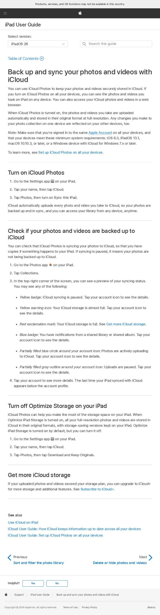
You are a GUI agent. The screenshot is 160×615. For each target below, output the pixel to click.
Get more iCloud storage (125, 324)
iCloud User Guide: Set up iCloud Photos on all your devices (55, 535)
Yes (33, 583)
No (57, 583)
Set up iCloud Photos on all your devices (70, 152)
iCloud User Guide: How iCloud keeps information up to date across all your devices (74, 529)
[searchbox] (116, 44)
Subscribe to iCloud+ (97, 489)
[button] (5, 13)
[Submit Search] (84, 44)
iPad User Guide (23, 25)
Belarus (151, 607)
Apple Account (100, 132)
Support (19, 594)
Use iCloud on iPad (23, 522)
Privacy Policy (89, 607)
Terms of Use (70, 607)
